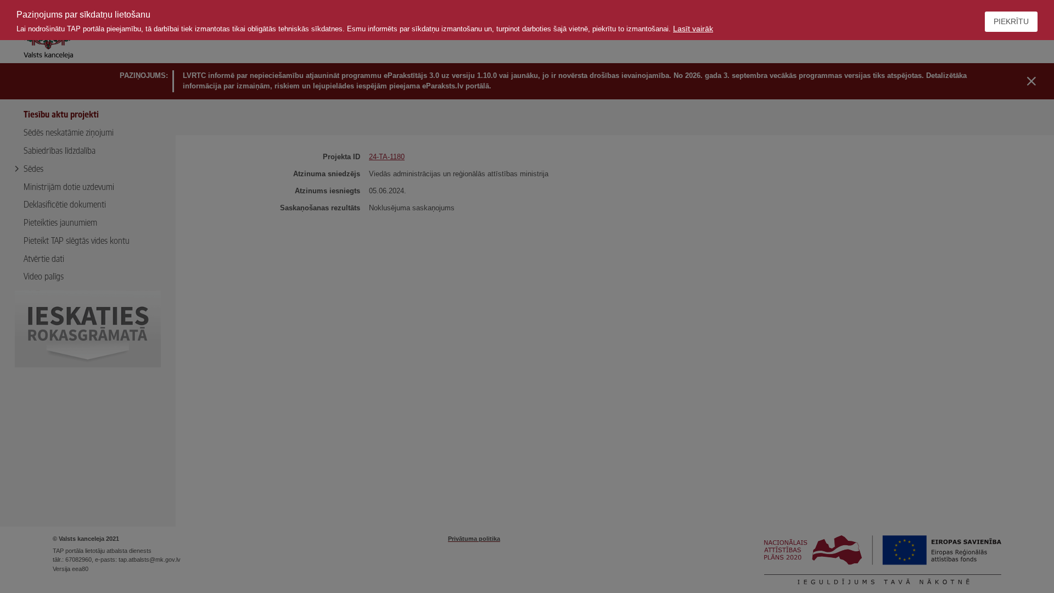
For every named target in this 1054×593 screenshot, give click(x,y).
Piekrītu (1011, 21)
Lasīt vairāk (693, 28)
